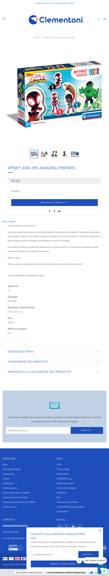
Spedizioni (61, 492)
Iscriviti (85, 430)
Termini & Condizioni (66, 488)
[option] (54, 94)
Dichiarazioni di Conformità (15, 497)
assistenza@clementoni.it (15, 525)
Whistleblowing (64, 478)
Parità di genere (10, 488)
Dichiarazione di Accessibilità (16, 492)
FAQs (59, 464)
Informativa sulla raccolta (29, 572)
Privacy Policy (63, 469)
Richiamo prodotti (65, 483)
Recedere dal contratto (67, 502)
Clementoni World (11, 469)
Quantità (15, 191)
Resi (59, 497)
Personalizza (8, 474)
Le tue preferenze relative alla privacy (66, 572)
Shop (5, 464)
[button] (34, 154)
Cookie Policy (63, 474)
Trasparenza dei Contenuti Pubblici (19, 502)
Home (37, 38)
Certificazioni (62, 511)
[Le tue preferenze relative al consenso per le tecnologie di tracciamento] (104, 571)
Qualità (6, 478)
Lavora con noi (9, 506)
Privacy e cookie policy (63, 564)
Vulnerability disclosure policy (70, 506)
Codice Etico (8, 483)
